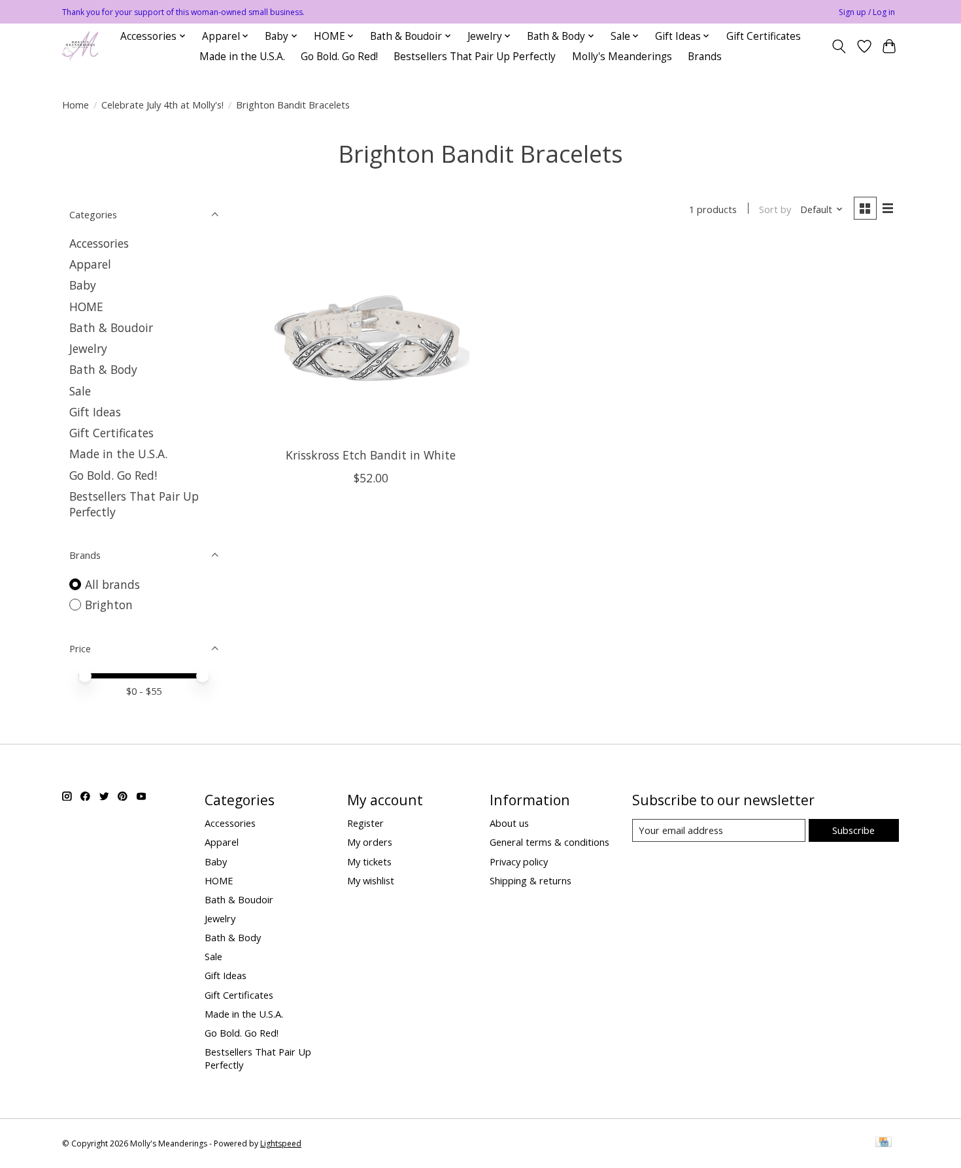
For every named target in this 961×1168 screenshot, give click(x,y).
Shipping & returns (530, 880)
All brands (112, 584)
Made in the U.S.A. (242, 56)
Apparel (90, 264)
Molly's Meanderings (622, 56)
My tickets (369, 861)
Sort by (775, 209)
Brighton (109, 604)
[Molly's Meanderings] (80, 46)
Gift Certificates (763, 36)
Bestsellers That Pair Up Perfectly (475, 56)
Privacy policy (519, 861)
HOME (86, 306)
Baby (82, 285)
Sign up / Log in (867, 12)
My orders (369, 841)
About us (509, 822)
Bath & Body (103, 369)
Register (365, 822)
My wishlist (370, 880)
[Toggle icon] (839, 46)
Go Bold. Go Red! (339, 56)
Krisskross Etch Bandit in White (371, 455)
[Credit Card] (883, 1143)
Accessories (99, 243)
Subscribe (853, 830)
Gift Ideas (95, 412)
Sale (80, 391)
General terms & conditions (549, 841)
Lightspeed (280, 1143)
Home (75, 104)
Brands (705, 56)
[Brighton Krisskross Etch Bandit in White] (371, 339)
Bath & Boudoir (111, 327)
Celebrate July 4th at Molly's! (162, 104)
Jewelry (88, 348)
